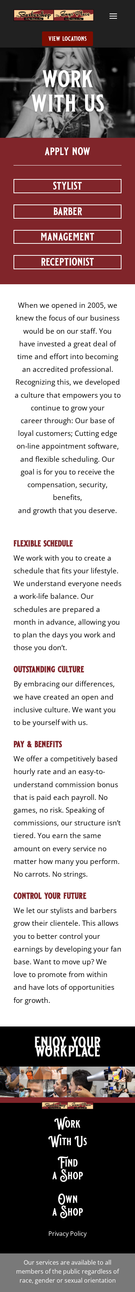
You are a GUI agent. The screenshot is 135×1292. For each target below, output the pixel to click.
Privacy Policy (67, 1233)
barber (67, 211)
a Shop (67, 1175)
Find (68, 1163)
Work (67, 1124)
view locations (67, 38)
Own (68, 1199)
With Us (67, 1141)
